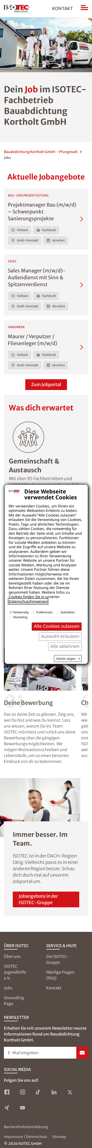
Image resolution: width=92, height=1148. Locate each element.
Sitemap (59, 1136)
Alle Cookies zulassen (56, 626)
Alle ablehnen (64, 646)
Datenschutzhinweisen (28, 601)
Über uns (12, 956)
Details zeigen (66, 659)
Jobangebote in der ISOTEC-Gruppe (38, 899)
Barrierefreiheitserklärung (26, 1127)
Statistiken (68, 612)
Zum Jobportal (46, 384)
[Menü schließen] (84, 8)
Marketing (20, 617)
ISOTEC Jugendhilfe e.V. (15, 972)
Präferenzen (44, 612)
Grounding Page (14, 1000)
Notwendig (20, 612)
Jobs (8, 987)
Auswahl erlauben (60, 636)
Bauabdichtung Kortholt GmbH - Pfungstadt (41, 152)
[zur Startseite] (17, 8)
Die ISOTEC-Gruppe (57, 959)
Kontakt (62, 8)
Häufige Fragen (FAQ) (60, 975)
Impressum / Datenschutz (25, 1136)
